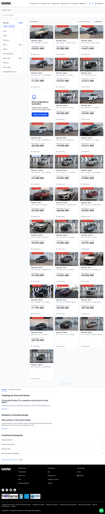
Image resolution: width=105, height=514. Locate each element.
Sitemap (13, 506)
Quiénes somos (51, 475)
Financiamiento (22, 472)
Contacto (50, 483)
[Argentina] (90, 3)
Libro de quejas (81, 468)
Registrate (100, 3)
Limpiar (20, 23)
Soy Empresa (75, 3)
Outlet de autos (65, 3)
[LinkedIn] (14, 490)
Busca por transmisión (8, 444)
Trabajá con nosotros (53, 479)
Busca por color (6, 449)
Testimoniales (51, 468)
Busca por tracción (7, 440)
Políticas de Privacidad (38, 504)
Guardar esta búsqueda (40, 114)
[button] (5, 26)
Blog (49, 472)
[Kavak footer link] (6, 476)
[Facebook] (3, 490)
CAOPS (79, 472)
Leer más (4, 409)
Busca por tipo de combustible (10, 453)
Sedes (19, 479)
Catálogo (4, 389)
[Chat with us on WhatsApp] (101, 510)
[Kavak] (6, 3)
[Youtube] (11, 490)
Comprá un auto (45, 3)
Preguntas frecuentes (15, 389)
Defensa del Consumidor (84, 504)
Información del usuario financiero (68, 504)
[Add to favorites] (51, 27)
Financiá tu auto (34, 3)
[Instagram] (7, 490)
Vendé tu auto (55, 3)
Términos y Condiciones (52, 504)
